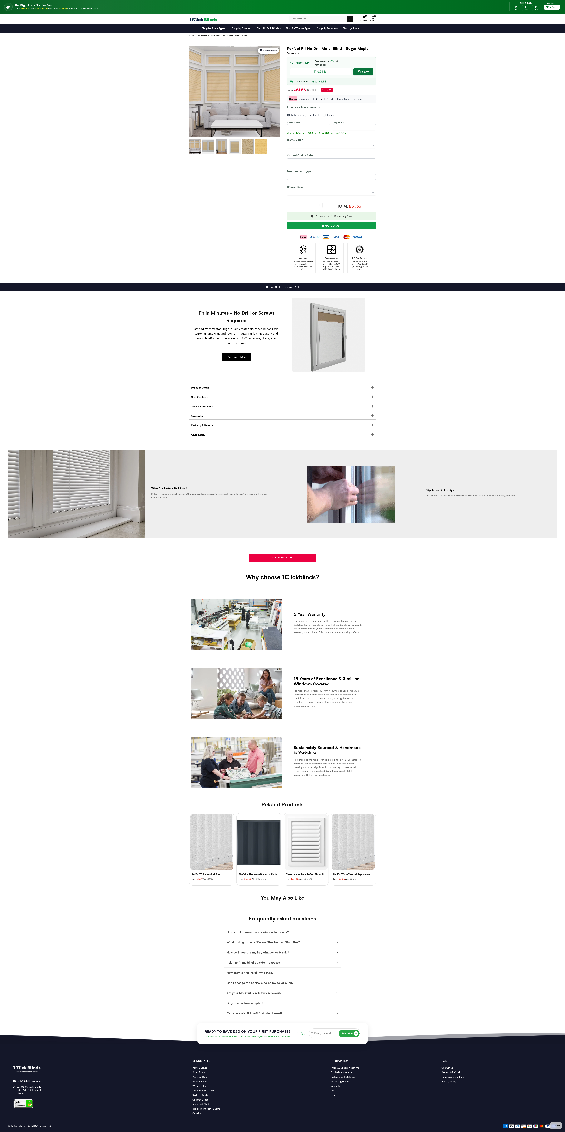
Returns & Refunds (451, 1072)
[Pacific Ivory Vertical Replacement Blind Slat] (353, 842)
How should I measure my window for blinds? (258, 932)
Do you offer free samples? (245, 1003)
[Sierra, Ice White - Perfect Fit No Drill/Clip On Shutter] (258, 842)
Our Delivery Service (341, 1072)
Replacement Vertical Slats (206, 1108)
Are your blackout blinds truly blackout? (254, 993)
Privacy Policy (448, 1081)
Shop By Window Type (298, 28)
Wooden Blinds (200, 1086)
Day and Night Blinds (203, 1090)
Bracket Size (295, 186)
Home (191, 36)
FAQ (333, 1090)
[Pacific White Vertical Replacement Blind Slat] (306, 842)
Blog (333, 1095)
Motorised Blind (200, 1104)
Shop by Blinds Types (213, 28)
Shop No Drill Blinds (268, 28)
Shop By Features (326, 28)
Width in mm (293, 122)
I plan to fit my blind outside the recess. (253, 962)
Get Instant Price (236, 357)
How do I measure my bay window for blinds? (258, 952)
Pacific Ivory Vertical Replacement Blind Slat (357, 874)
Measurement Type (299, 171)
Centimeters (315, 115)
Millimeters (297, 115)
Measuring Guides (340, 1081)
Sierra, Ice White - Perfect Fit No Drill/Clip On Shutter (268, 874)
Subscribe (349, 1033)
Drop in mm (338, 122)
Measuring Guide (282, 558)
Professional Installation (343, 1077)
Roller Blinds (198, 1072)
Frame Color (295, 139)
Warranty (335, 1086)
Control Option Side (300, 155)
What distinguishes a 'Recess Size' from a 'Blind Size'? (263, 942)
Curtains (196, 1113)
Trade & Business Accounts (345, 1067)
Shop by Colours (241, 28)
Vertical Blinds (199, 1067)
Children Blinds (200, 1099)
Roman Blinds (199, 1081)
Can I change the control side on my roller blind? (260, 982)
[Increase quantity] (319, 205)
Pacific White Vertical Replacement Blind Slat (311, 874)
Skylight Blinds (200, 1095)
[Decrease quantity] (305, 205)
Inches (330, 115)
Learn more (356, 99)
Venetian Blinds (200, 1077)
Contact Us (447, 1067)
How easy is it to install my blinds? (250, 972)
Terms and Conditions (452, 1077)
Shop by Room (351, 28)
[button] (373, 18)
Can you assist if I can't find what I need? (254, 1013)
